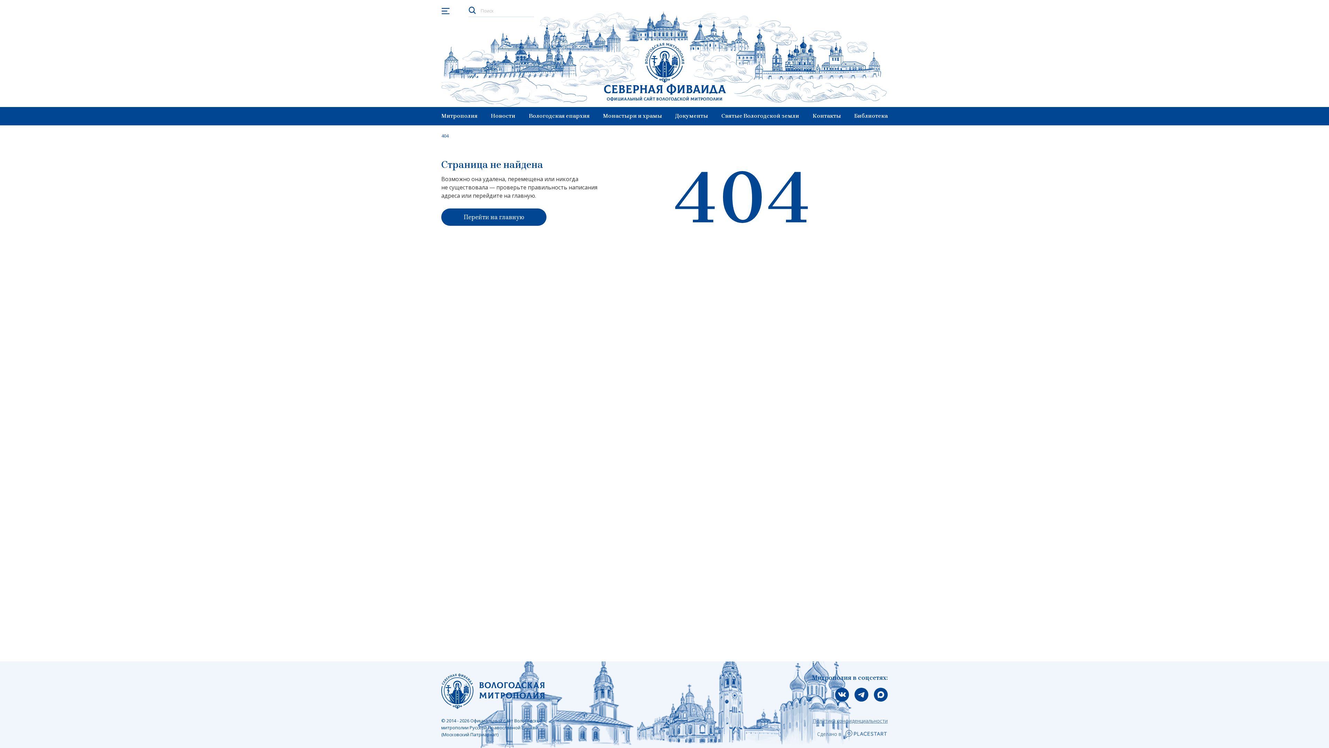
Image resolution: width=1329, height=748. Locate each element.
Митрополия (459, 116)
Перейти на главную (494, 217)
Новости (503, 116)
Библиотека (871, 116)
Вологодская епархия (559, 116)
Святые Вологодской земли (760, 116)
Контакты (827, 116)
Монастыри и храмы (632, 116)
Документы (691, 116)
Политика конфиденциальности (850, 721)
